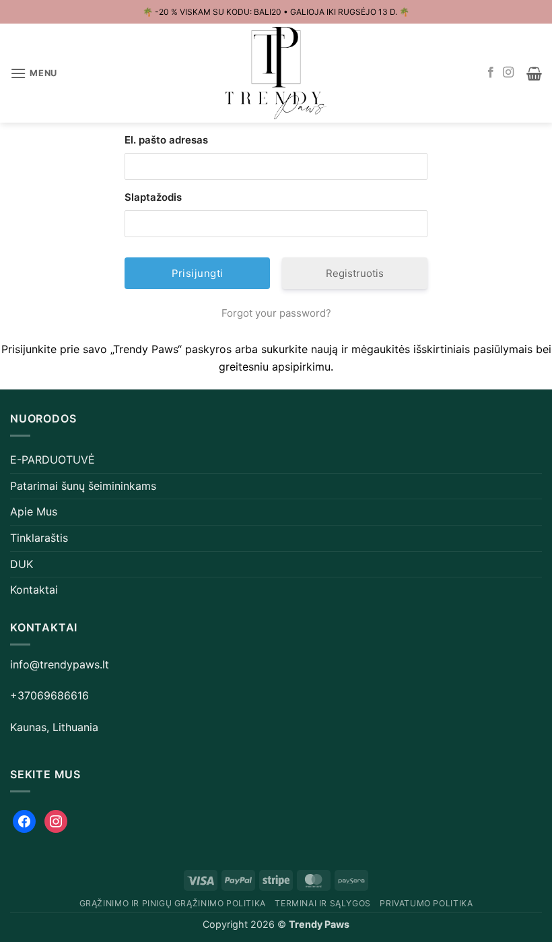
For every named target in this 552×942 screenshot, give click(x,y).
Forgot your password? (276, 313)
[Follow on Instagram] (508, 73)
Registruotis (355, 273)
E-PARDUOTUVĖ (52, 459)
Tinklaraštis (39, 537)
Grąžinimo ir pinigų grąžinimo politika (172, 903)
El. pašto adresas (166, 139)
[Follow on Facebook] (490, 73)
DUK (21, 564)
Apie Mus (33, 511)
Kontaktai (34, 589)
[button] (33, 73)
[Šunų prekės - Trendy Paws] (276, 73)
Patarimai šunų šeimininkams (83, 486)
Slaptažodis (153, 197)
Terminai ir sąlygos (323, 903)
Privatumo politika (426, 903)
